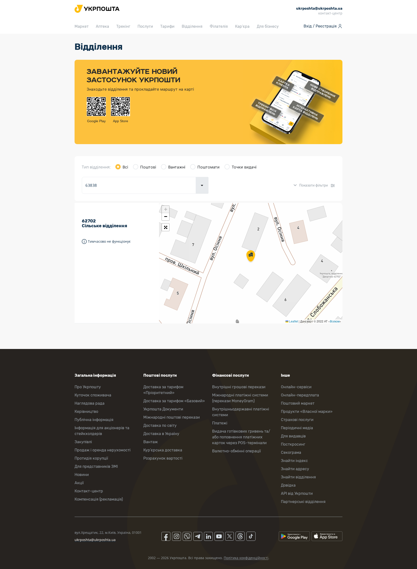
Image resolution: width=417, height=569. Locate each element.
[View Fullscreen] (165, 227)
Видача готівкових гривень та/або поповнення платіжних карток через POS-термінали (241, 437)
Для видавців (293, 436)
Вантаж (150, 442)
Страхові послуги (297, 419)
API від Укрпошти (297, 493)
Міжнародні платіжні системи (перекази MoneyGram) (240, 398)
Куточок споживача (93, 395)
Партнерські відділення (303, 501)
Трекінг (123, 26)
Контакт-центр (89, 491)
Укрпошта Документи (163, 409)
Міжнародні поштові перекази (171, 417)
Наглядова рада (89, 403)
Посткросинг (293, 444)
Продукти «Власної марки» (307, 411)
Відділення (192, 26)
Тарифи (167, 26)
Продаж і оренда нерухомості (103, 450)
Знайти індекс (294, 460)
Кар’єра (242, 26)
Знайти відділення (298, 477)
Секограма (291, 452)
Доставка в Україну (161, 433)
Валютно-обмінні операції (236, 451)
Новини (82, 474)
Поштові (148, 167)
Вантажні (176, 167)
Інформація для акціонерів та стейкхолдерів (102, 431)
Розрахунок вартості (162, 458)
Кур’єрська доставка (162, 450)
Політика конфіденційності (246, 558)
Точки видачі (244, 167)
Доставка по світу (160, 425)
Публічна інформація (94, 419)
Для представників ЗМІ (96, 466)
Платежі (219, 423)
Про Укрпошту (88, 387)
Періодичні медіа (297, 428)
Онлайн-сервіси (296, 387)
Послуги (145, 26)
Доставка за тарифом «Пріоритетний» (163, 390)
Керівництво (86, 411)
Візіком (335, 321)
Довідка (288, 485)
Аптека (102, 26)
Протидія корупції (91, 458)
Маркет (82, 26)
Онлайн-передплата (300, 395)
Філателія (219, 26)
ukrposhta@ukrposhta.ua (95, 539)
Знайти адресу (295, 469)
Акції (79, 483)
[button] (250, 256)
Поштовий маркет (297, 403)
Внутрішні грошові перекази (238, 387)
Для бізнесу (268, 26)
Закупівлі (83, 442)
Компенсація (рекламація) (99, 499)
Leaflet (293, 321)
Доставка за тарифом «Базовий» (174, 401)
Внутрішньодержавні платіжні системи (240, 412)
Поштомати (208, 167)
